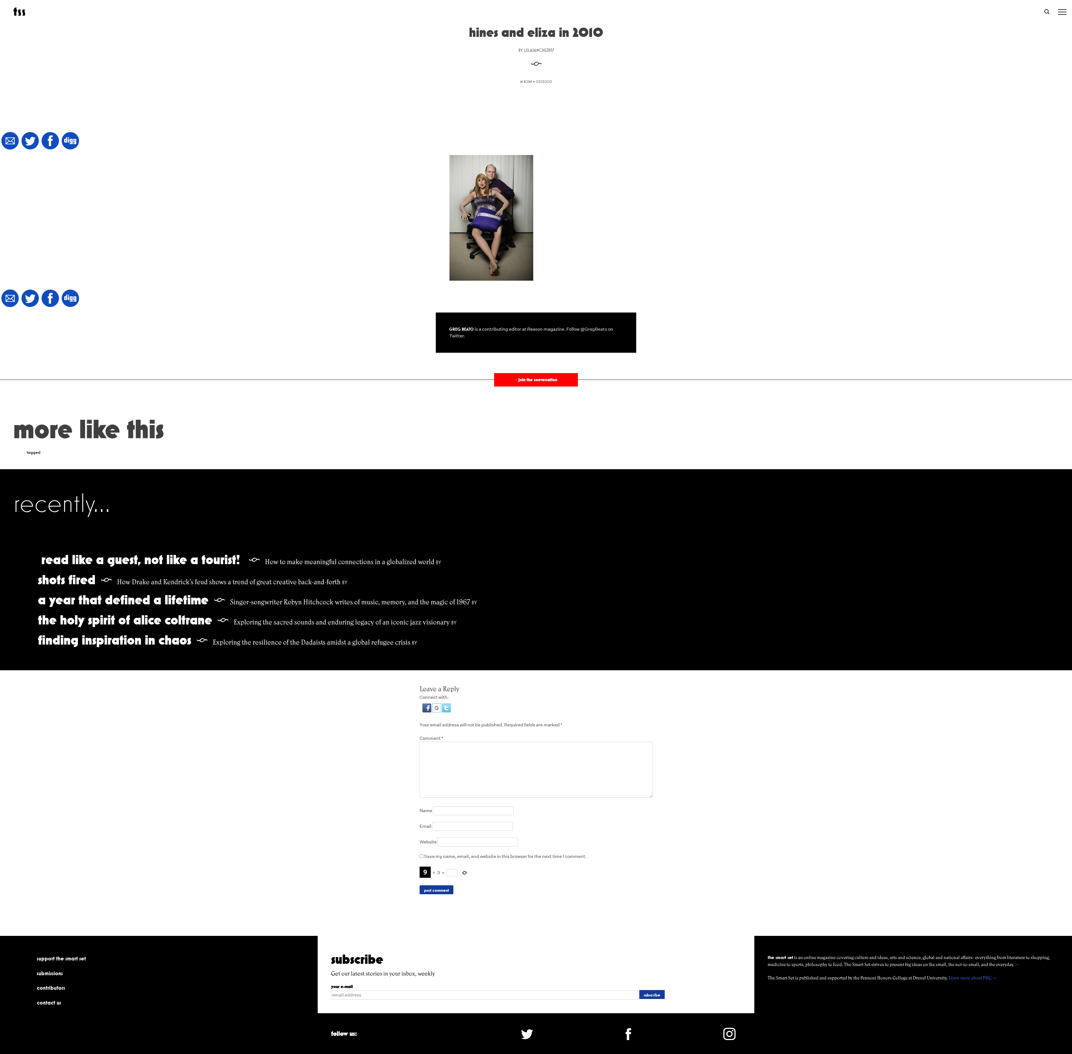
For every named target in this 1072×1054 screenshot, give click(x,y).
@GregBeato (593, 329)
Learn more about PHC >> (973, 978)
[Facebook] (50, 141)
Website (428, 842)
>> (1017, 964)
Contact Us (49, 1002)
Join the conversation (535, 379)
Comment (431, 738)
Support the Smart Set (61, 958)
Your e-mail (342, 986)
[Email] (10, 141)
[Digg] (70, 141)
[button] (427, 711)
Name (426, 810)
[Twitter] (30, 141)
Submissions (50, 973)
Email (425, 826)
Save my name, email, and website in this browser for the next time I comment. (505, 856)
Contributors (51, 987)
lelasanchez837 (539, 50)
